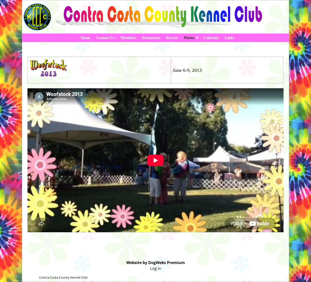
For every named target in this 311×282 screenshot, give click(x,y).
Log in (155, 268)
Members (128, 38)
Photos (189, 38)
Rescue (172, 38)
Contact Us (105, 38)
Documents (151, 38)
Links (229, 38)
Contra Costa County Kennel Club (63, 277)
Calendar (211, 38)
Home (85, 38)
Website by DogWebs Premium (155, 262)
